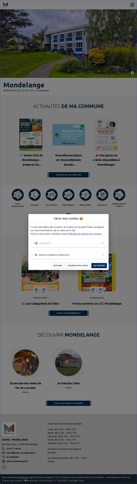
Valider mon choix (78, 265)
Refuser (57, 265)
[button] (68, 243)
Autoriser (99, 265)
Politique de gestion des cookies (85, 234)
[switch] (33, 254)
